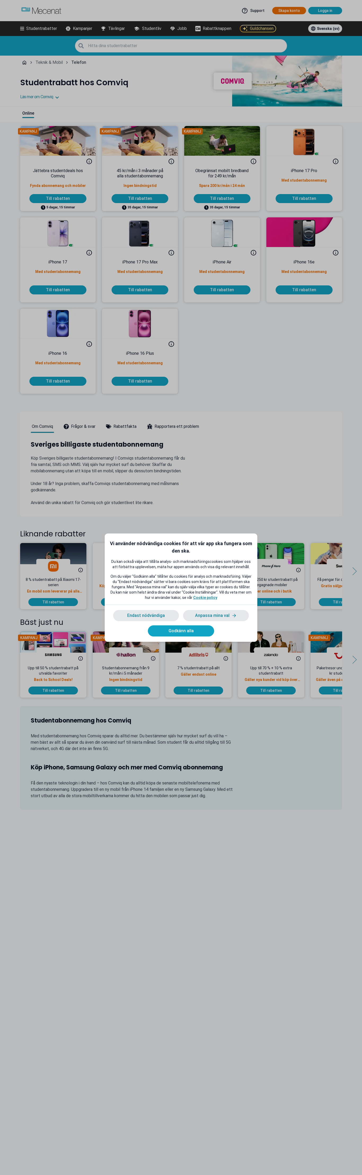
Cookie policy (205, 597)
